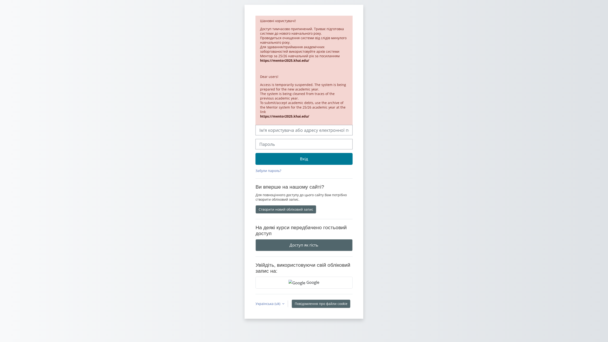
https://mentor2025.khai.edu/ (284, 60)
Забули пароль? (268, 170)
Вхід (304, 159)
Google (312, 282)
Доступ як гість (304, 245)
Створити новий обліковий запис (286, 209)
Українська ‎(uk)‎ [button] (268, 303)
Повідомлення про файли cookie (321, 303)
